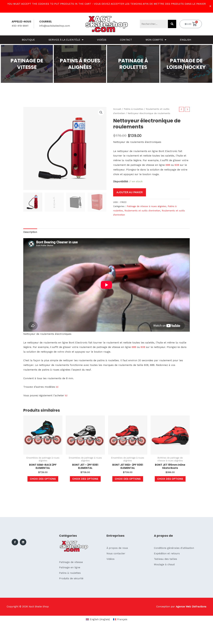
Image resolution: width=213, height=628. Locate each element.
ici (57, 386)
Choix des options (43, 478)
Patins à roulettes (133, 109)
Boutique (28, 39)
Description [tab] (30, 232)
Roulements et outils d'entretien (142, 210)
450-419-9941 (20, 25)
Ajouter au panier (129, 192)
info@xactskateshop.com (54, 25)
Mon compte (154, 39)
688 (168, 164)
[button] (101, 112)
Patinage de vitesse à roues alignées (146, 206)
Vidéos (101, 39)
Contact (126, 39)
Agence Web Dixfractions (191, 606)
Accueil (117, 109)
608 (177, 164)
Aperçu (43, 451)
